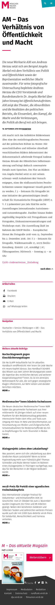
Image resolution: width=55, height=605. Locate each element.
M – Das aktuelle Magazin (25, 545)
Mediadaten (26, 589)
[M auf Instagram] (42, 582)
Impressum (11, 589)
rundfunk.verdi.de (39, 593)
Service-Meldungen (23, 327)
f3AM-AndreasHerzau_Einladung (20, 262)
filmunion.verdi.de (34, 597)
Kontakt (8, 593)
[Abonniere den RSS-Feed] (46, 582)
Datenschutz (21, 593)
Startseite (7, 327)
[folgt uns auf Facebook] (35, 582)
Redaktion (26, 129)
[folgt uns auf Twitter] (39, 582)
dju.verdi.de (16, 597)
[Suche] (25, 582)
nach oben (45, 268)
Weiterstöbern (37, 557)
